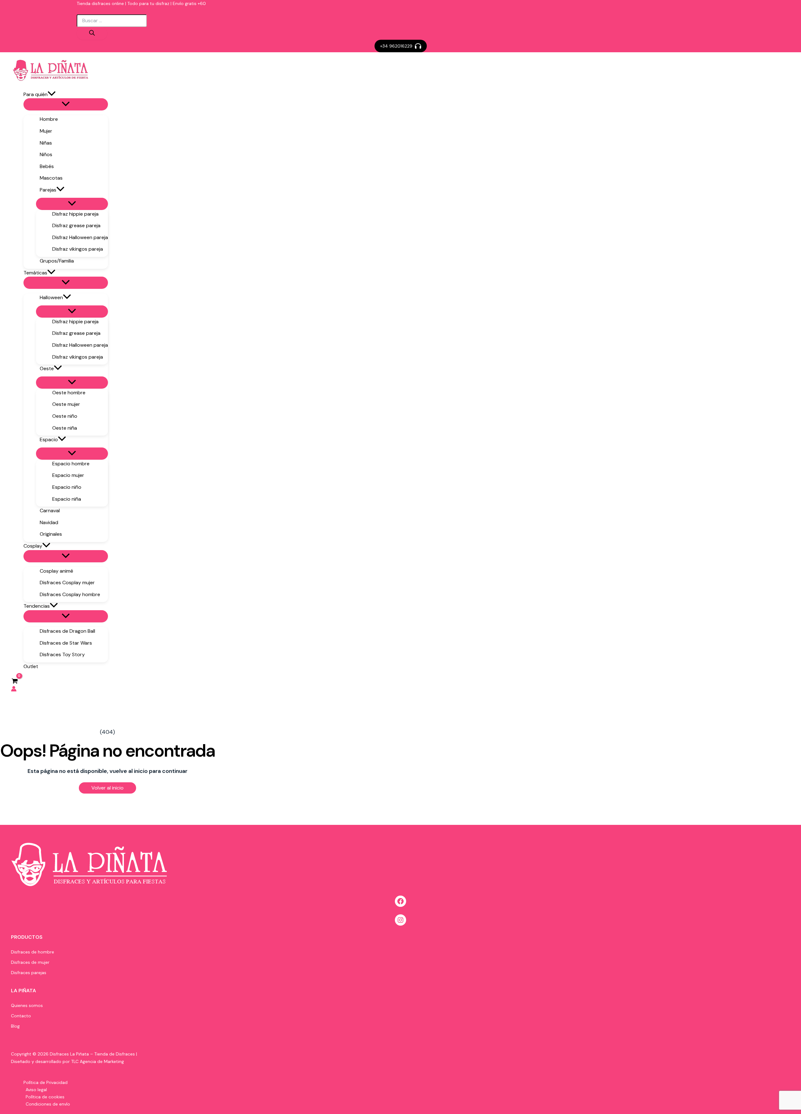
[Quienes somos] (27, 1005)
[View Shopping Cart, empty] (14, 680)
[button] (401, 46)
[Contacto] (21, 1015)
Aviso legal (36, 1089)
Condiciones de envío (48, 1104)
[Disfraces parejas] (28, 972)
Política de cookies (45, 1097)
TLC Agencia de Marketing (97, 1061)
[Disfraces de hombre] (32, 952)
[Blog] (15, 1026)
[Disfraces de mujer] (30, 962)
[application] (52, 94)
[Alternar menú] (65, 104)
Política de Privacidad (45, 1082)
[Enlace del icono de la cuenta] (14, 690)
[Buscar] (92, 33)
